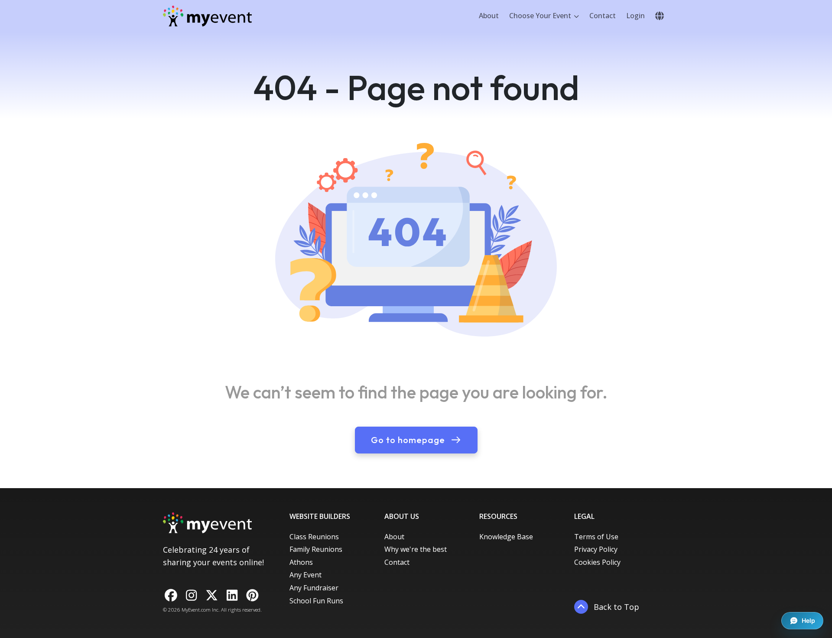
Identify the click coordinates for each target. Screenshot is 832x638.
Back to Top (615, 607)
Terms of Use (596, 536)
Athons (301, 562)
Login (635, 15)
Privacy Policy (596, 549)
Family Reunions (315, 549)
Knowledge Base (506, 536)
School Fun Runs (316, 601)
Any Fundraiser (313, 588)
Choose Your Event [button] (541, 15)
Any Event (305, 575)
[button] (659, 16)
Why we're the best (415, 549)
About (489, 15)
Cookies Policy (597, 562)
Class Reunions (314, 536)
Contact (602, 15)
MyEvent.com (196, 609)
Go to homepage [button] (409, 439)
